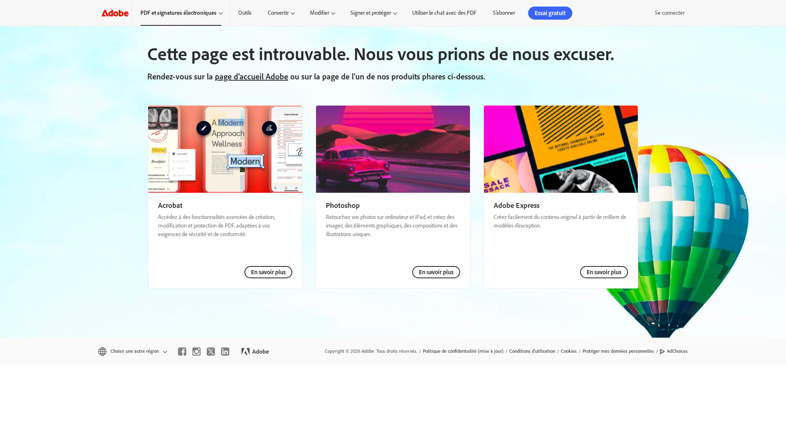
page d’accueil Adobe (251, 76)
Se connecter (669, 12)
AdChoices (677, 351)
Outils (244, 12)
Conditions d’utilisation (532, 351)
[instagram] (196, 351)
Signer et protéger (370, 12)
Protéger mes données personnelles (618, 351)
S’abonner (504, 12)
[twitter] (211, 351)
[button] (132, 351)
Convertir (278, 12)
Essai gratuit (550, 13)
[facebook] (182, 351)
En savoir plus (268, 272)
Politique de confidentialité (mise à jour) (463, 351)
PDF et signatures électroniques (178, 12)
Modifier (319, 12)
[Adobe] (115, 13)
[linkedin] (225, 351)
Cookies (569, 351)
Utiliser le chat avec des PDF (444, 12)
